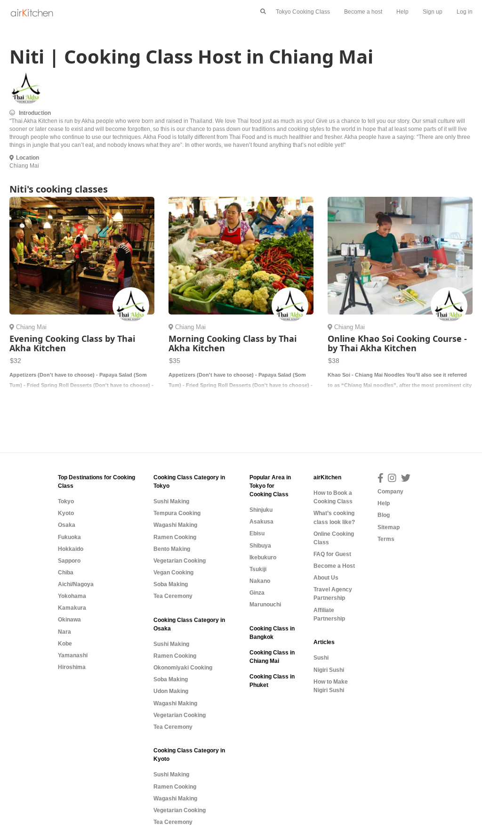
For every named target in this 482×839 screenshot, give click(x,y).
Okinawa (69, 619)
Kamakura (72, 608)
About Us (325, 577)
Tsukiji (257, 569)
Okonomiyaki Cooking (182, 667)
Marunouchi (265, 604)
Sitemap (389, 527)
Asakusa (261, 521)
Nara (64, 632)
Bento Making (171, 549)
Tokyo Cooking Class (303, 11)
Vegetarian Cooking (179, 560)
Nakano (259, 581)
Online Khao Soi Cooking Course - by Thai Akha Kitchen (397, 343)
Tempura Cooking (177, 513)
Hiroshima (72, 667)
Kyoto (66, 513)
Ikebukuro (262, 557)
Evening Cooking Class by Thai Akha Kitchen (72, 343)
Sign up (432, 11)
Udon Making (170, 691)
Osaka (66, 525)
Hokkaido (70, 549)
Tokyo (66, 501)
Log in (465, 11)
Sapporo (69, 560)
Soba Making (170, 584)
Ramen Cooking (174, 537)
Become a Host (334, 566)
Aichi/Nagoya (76, 584)
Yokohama (72, 596)
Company (390, 491)
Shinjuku (261, 510)
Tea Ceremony (173, 596)
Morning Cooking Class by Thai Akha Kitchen (233, 343)
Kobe (65, 643)
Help (402, 11)
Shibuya (260, 545)
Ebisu (257, 533)
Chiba (65, 572)
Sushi (321, 657)
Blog (384, 515)
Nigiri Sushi (328, 670)
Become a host (363, 11)
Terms (386, 539)
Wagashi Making (175, 525)
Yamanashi (73, 655)
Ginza (257, 592)
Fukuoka (69, 537)
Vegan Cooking (173, 572)
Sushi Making (171, 501)
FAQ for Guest (332, 554)
